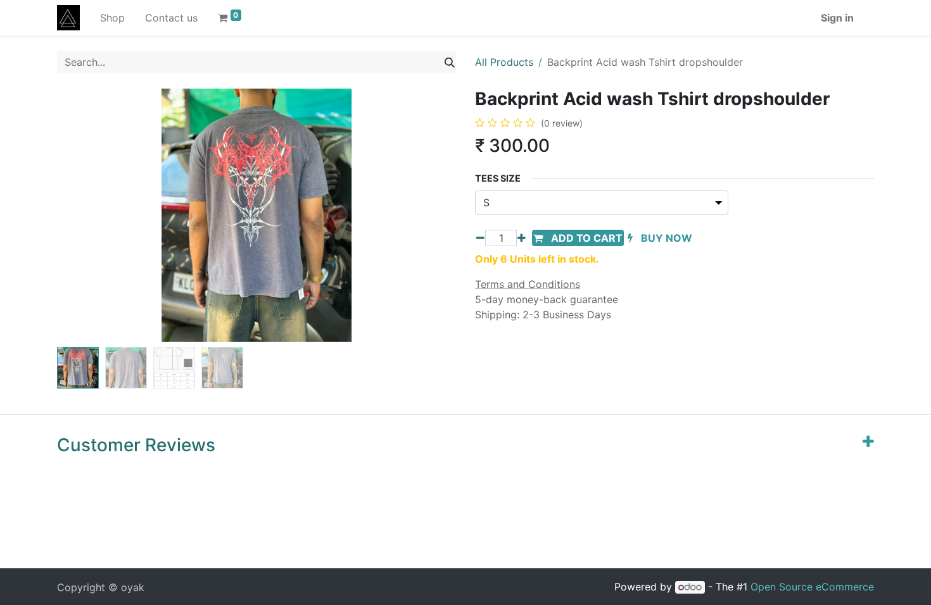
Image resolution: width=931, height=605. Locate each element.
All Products (504, 62)
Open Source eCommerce (812, 586)
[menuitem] (112, 17)
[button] (87, 215)
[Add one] (521, 238)
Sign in (837, 17)
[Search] (449, 62)
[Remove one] (480, 238)
